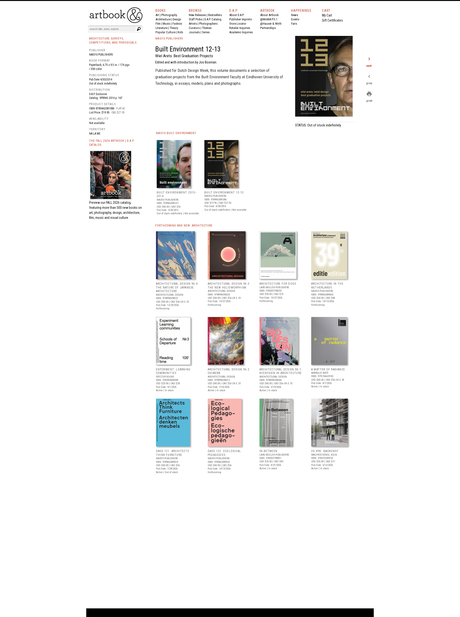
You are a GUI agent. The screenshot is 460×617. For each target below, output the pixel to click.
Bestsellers (215, 15)
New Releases (197, 15)
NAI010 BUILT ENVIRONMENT (176, 133)
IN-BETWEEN (268, 451)
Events (295, 19)
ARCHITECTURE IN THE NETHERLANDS (327, 285)
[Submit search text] (138, 29)
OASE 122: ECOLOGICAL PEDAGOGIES (224, 453)
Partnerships (268, 28)
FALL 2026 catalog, (118, 202)
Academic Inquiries (241, 32)
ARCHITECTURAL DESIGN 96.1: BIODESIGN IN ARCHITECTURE (280, 371)
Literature (161, 28)
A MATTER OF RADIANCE (328, 369)
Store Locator (237, 23)
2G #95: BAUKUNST (325, 451)
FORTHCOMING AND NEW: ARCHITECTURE (184, 225)
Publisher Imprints (240, 19)
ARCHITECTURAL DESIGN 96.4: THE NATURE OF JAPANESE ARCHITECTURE (177, 287)
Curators (194, 28)
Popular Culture (165, 32)
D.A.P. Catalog (212, 19)
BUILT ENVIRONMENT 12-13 (224, 192)
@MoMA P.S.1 (268, 19)
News (294, 15)
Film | (159, 23)
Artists (193, 23)
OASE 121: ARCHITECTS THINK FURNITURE (172, 453)
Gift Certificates (332, 20)
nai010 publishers (101, 54)
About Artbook (269, 15)
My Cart (327, 15)
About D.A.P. (236, 15)
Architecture (163, 19)
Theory (174, 28)
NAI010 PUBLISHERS (169, 38)
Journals (194, 32)
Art (157, 15)
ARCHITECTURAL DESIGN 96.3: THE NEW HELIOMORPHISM (229, 285)
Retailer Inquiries (239, 28)
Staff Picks (195, 19)
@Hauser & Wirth (271, 23)
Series (206, 32)
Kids (180, 32)
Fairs (294, 23)
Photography (169, 15)
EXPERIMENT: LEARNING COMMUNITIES (173, 371)
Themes (207, 28)
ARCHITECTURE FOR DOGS (277, 283)
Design (177, 19)
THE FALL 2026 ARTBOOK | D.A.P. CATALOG (111, 143)
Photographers (208, 23)
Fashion (177, 23)
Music (166, 23)
